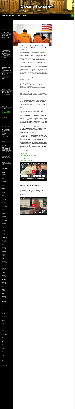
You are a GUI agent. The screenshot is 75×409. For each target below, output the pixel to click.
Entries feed (3, 364)
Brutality (3, 307)
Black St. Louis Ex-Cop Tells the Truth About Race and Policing (6, 44)
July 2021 (3, 192)
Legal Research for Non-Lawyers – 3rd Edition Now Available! (6, 157)
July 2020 (3, 209)
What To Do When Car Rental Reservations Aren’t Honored (6, 130)
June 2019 (3, 227)
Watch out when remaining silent (27, 160)
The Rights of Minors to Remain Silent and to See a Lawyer (6, 112)
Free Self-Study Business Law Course (6, 30)
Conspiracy (3, 313)
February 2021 (4, 199)
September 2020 (4, 206)
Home (3, 23)
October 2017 (4, 248)
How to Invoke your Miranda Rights (28, 156)
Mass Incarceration (5, 334)
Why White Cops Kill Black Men (6, 120)
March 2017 (4, 258)
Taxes (2, 351)
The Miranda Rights (25, 153)
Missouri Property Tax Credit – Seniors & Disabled (6, 48)
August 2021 (4, 191)
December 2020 (4, 202)
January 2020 (4, 217)
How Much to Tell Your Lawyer (6, 109)
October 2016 (4, 265)
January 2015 (4, 293)
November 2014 (4, 296)
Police (3, 338)
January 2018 (4, 247)
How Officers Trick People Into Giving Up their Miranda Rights (6, 116)
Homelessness (4, 331)
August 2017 (4, 251)
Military (3, 337)
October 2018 (4, 238)
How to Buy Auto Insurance (6, 37)
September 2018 (4, 240)
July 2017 (3, 252)
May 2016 (3, 272)
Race (2, 344)
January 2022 (4, 188)
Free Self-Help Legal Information (16, 18)
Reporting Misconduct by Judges (6, 71)
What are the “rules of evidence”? (5, 74)
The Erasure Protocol (28, 18)
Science (3, 348)
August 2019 (4, 224)
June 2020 (3, 210)
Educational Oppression (6, 94)
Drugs (3, 317)
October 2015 (4, 282)
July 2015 (3, 286)
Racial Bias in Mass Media (6, 89)
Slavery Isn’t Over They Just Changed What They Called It (6, 100)
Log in (3, 362)
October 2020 (4, 205)
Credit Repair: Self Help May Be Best (6, 40)
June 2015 (3, 287)
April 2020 (3, 213)
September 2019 (4, 223)
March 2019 (4, 231)
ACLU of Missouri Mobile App (6, 127)
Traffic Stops (4, 57)
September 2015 (4, 283)
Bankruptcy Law (4, 106)
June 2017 (3, 254)
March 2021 (4, 198)
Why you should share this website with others (6, 92)
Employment (4, 323)
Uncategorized (4, 356)
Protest (3, 342)
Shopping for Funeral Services (5, 104)
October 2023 (4, 184)
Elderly (3, 321)
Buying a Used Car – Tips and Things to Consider (6, 35)
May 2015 (3, 289)
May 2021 (3, 195)
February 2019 (4, 233)
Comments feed (4, 365)
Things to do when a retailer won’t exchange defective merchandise (6, 54)
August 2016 (4, 268)
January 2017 (4, 261)
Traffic (3, 355)
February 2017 (4, 259)
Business (3, 309)
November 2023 (4, 182)
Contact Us (64, 18)
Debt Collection (4, 316)
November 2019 (4, 220)
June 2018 (3, 244)
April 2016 (3, 273)
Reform (3, 345)
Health (3, 328)
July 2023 (3, 185)
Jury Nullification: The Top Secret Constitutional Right (6, 77)
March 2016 (4, 275)
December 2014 (4, 294)
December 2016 (4, 262)
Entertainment (4, 324)
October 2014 (4, 297)
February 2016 (4, 276)
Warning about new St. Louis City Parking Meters (6, 51)
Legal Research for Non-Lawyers (6, 26)
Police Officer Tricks (25, 158)
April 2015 (3, 290)
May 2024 (3, 178)
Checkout (70, 18)
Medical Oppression (5, 96)
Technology (3, 352)
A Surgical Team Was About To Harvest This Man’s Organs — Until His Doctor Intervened (6, 154)
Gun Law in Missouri (5, 32)
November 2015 (4, 280)
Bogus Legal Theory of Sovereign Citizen (6, 64)
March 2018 (4, 245)
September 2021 (4, 189)
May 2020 (3, 212)
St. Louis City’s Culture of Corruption (6, 87)
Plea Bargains (4, 59)
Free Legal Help (5, 18)
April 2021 (3, 196)
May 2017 (3, 255)
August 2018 (4, 241)
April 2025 (3, 175)
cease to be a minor (43, 52)
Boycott (3, 306)
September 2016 (4, 266)
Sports (3, 349)
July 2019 (3, 226)
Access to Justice (4, 303)
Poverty (3, 341)
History (48, 18)
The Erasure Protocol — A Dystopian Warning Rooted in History (6, 163)
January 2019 (4, 234)
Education (3, 320)
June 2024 (3, 177)
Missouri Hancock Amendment (5, 134)
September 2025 (4, 174)
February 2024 (4, 181)
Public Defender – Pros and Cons (6, 68)
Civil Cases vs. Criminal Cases (6, 81)
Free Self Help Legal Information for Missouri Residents (14, 15)
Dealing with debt (5, 136)
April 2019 (3, 230)
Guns (2, 327)
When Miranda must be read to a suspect (29, 155)
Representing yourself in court (39, 18)
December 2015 (4, 279)
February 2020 (4, 216)
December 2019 (4, 219)
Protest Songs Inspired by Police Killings (6, 123)
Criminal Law (4, 314)
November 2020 (4, 203)
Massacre (3, 335)
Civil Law (3, 310)
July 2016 (3, 269)
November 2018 (4, 237)
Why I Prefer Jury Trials (56, 18)
